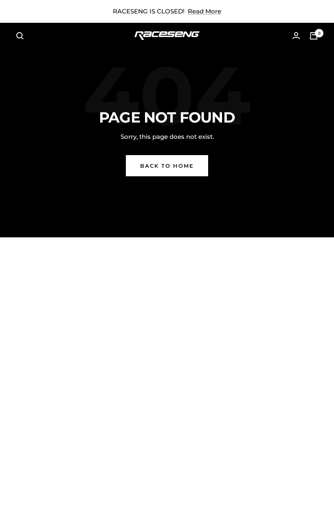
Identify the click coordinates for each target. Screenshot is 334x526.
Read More (204, 11)
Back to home (167, 165)
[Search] (20, 35)
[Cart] (314, 35)
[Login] (296, 35)
